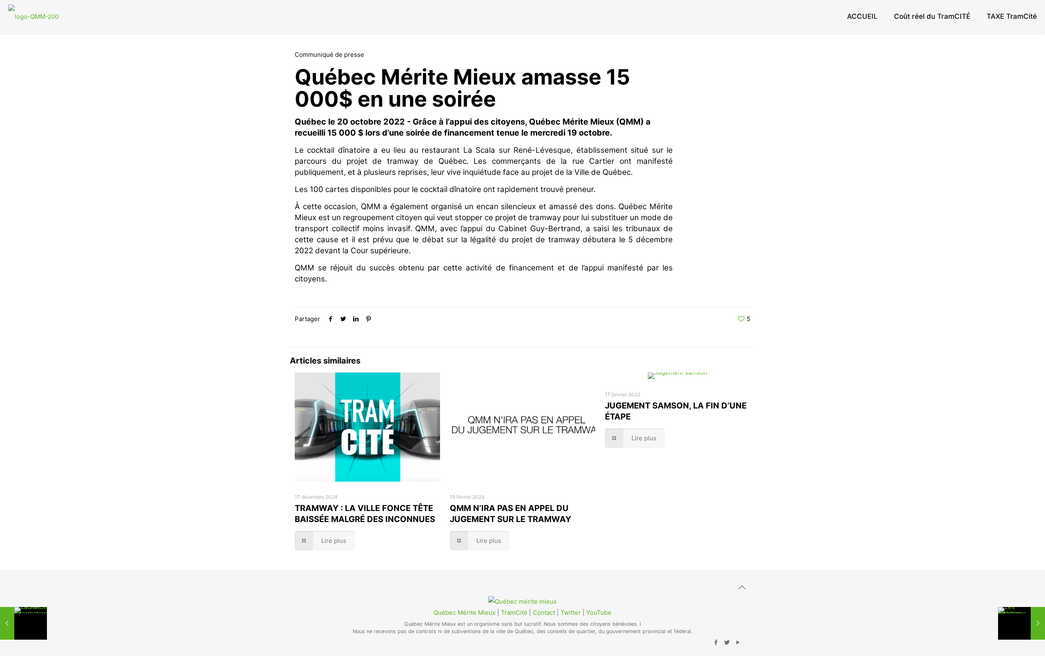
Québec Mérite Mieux (465, 612)
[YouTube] (738, 642)
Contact (544, 612)
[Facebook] (715, 642)
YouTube (598, 612)
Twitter (570, 612)
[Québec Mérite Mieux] (33, 16)
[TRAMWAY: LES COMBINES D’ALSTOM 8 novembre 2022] (1021, 623)
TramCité (514, 612)
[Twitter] (727, 642)
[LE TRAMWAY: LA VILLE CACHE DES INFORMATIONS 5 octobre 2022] (23, 623)
